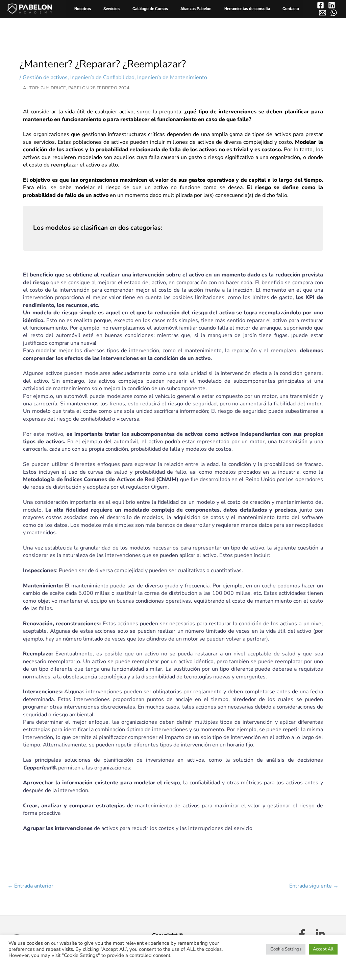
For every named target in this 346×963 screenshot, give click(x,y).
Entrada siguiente (314, 886)
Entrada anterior (30, 886)
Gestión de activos (45, 77)
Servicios (111, 8)
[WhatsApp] (333, 12)
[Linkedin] (331, 5)
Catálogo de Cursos (150, 8)
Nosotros (82, 8)
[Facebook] (320, 5)
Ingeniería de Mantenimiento (172, 77)
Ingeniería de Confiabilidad (102, 77)
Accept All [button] (323, 949)
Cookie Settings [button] (285, 949)
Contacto (290, 8)
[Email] (322, 12)
